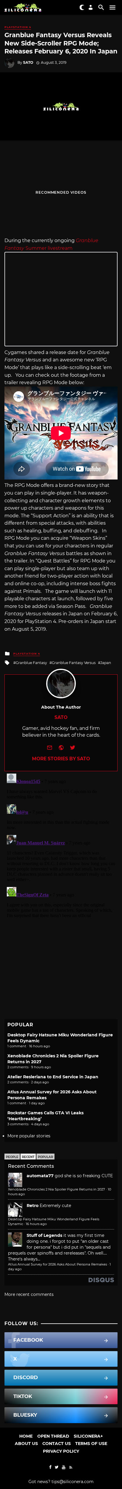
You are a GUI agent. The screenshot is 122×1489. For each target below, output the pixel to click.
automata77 (40, 1175)
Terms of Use (91, 1443)
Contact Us (56, 1443)
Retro (32, 1205)
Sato (28, 62)
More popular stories (28, 1136)
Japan (105, 662)
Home (26, 1436)
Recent (28, 1157)
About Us (26, 1443)
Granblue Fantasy (31, 662)
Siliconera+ (88, 1436)
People (12, 1157)
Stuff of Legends (44, 1235)
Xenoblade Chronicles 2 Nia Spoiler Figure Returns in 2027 (56, 1189)
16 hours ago (36, 1224)
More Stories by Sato (61, 758)
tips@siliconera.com (73, 1481)
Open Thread (53, 1436)
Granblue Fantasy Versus (74, 662)
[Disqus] (61, 845)
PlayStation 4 (17, 27)
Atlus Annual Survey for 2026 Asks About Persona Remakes (57, 1264)
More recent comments (29, 1294)
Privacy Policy (61, 1451)
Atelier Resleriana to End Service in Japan (52, 1076)
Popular (45, 1157)
